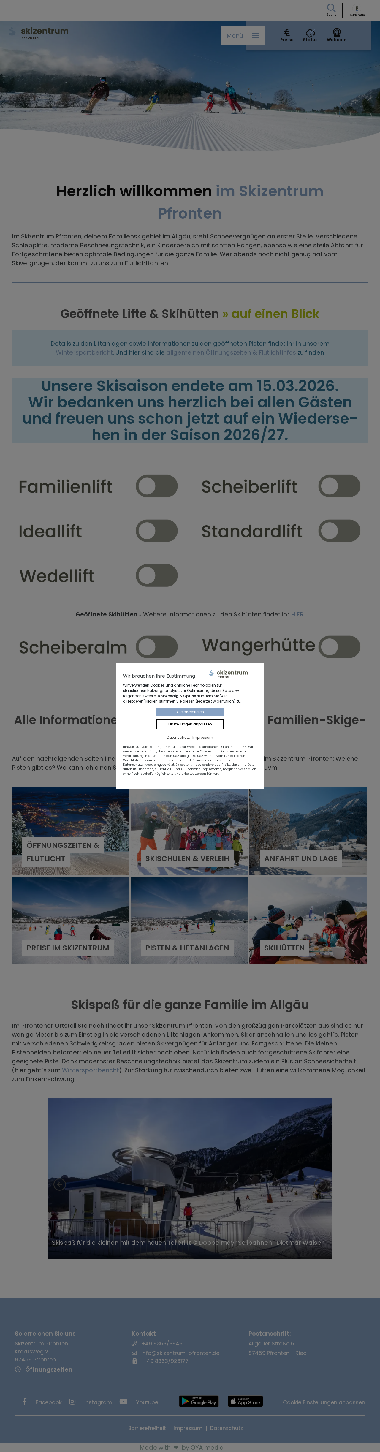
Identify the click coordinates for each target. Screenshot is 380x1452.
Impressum (202, 737)
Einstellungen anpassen (190, 724)
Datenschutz (178, 737)
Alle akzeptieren (190, 711)
